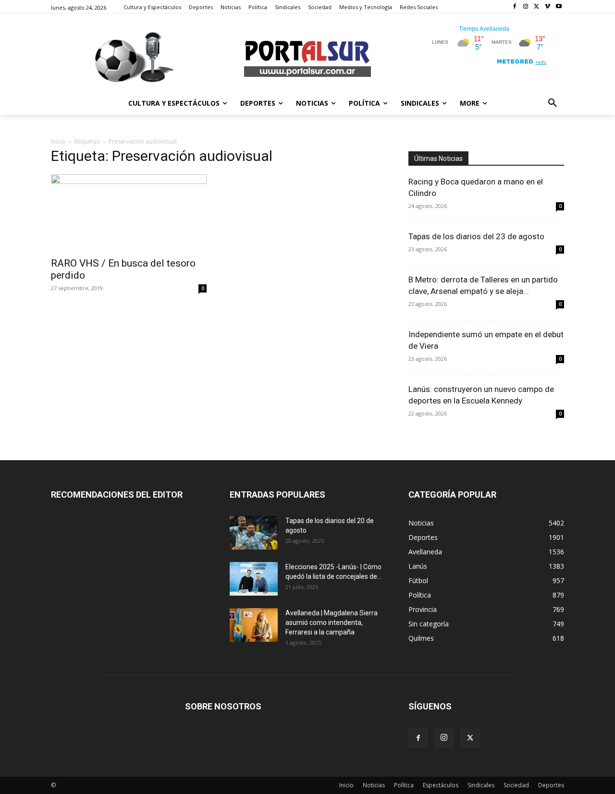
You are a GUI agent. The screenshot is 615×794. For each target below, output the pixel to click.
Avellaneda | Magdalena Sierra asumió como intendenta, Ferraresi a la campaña (331, 622)
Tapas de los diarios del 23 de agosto (476, 236)
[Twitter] (536, 6)
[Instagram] (525, 6)
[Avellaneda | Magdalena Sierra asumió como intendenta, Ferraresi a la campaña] (254, 625)
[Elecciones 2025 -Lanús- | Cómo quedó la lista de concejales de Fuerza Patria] (254, 579)
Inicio (58, 141)
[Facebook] (514, 6)
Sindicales (480, 785)
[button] (552, 103)
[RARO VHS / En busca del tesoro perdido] (129, 212)
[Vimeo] (547, 6)
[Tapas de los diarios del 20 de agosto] (254, 533)
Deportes (551, 785)
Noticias (374, 785)
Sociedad (516, 785)
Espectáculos (440, 785)
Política (404, 785)
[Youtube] (558, 6)
